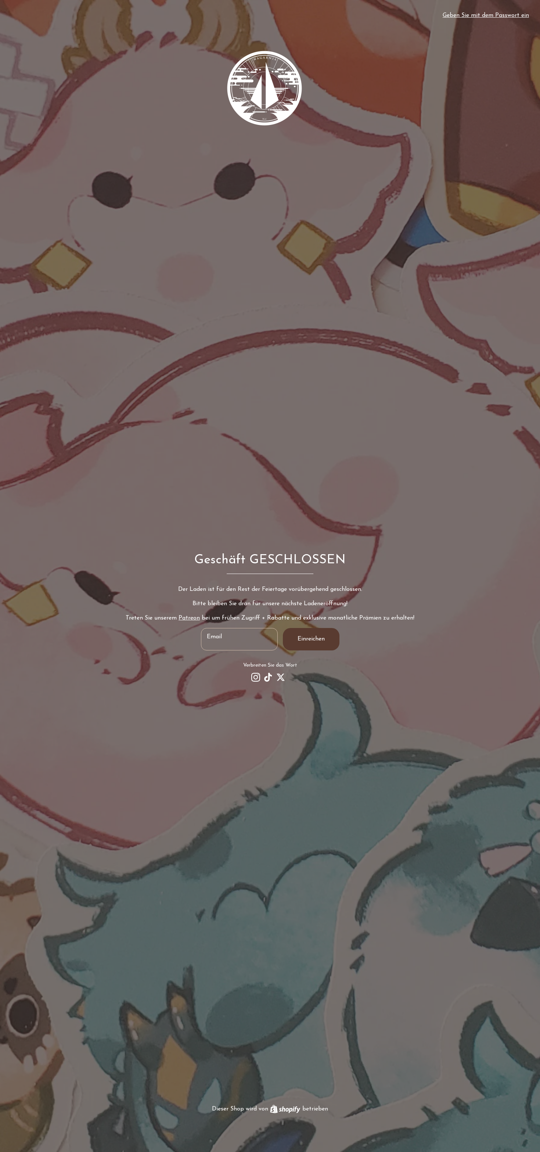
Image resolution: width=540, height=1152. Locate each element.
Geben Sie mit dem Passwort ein (486, 15)
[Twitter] (280, 677)
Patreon (189, 618)
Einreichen (311, 639)
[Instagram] (255, 677)
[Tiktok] (268, 677)
